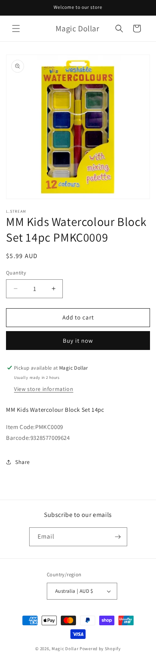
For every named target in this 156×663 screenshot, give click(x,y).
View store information (43, 389)
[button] (16, 28)
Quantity (16, 272)
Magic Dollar (65, 648)
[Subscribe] (118, 536)
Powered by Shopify (100, 648)
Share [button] (22, 462)
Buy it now (78, 340)
